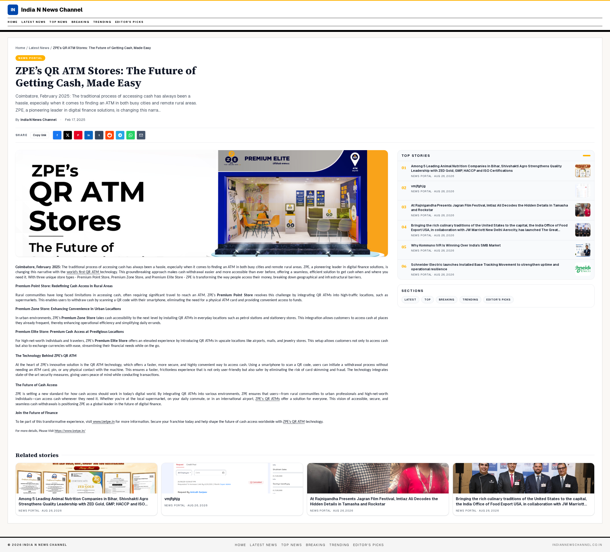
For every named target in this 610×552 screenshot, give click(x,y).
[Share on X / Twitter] (67, 135)
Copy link (39, 135)
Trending (102, 22)
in (88, 135)
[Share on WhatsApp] (130, 135)
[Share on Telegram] (120, 135)
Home (13, 22)
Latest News (33, 22)
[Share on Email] (141, 135)
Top (427, 299)
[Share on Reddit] (109, 135)
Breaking (80, 22)
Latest (410, 299)
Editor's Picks (129, 22)
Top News (58, 22)
